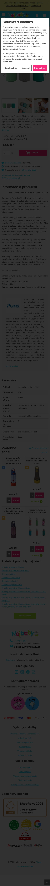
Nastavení (26, 68)
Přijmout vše (39, 68)
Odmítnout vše (11, 68)
